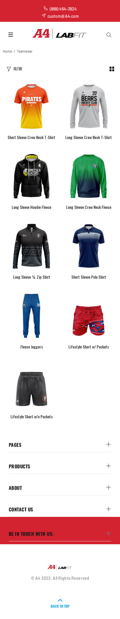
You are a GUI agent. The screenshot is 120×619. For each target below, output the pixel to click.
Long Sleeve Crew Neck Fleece (88, 207)
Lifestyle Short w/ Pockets (88, 347)
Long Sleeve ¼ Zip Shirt (31, 277)
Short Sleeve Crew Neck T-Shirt (31, 137)
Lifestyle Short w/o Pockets (31, 416)
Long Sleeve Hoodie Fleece (31, 207)
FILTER (18, 69)
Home (7, 51)
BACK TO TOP (60, 606)
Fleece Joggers (31, 347)
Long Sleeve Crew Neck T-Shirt (88, 137)
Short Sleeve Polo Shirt (88, 277)
